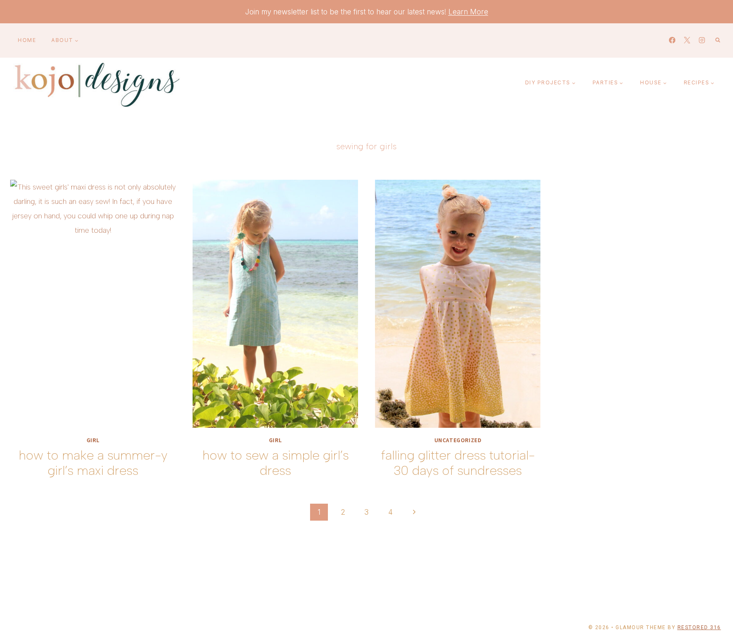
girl (93, 439)
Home (27, 40)
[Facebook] (672, 40)
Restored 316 (699, 627)
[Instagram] (701, 40)
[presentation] (93, 304)
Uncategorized (457, 439)
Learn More (468, 12)
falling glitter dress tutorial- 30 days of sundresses (458, 462)
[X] (687, 40)
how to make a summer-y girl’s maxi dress (93, 462)
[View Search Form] (718, 40)
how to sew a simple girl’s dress (275, 462)
